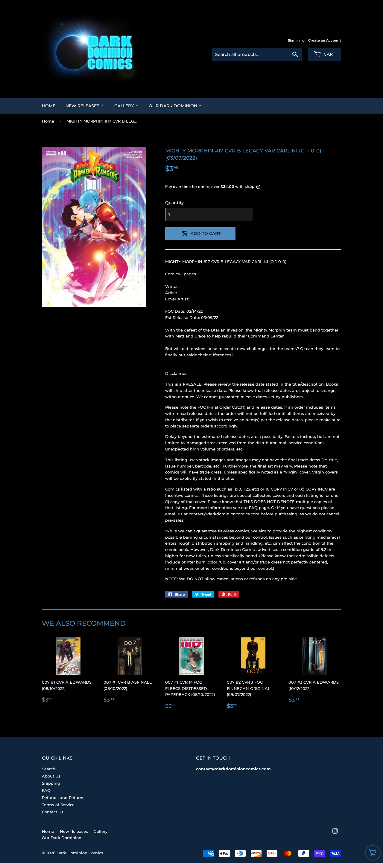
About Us (51, 776)
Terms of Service (58, 804)
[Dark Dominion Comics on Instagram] (335, 832)
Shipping (51, 783)
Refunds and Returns (63, 797)
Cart (329, 54)
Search (48, 768)
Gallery (124, 106)
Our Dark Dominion (173, 106)
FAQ (46, 790)
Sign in (294, 40)
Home (48, 106)
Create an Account (324, 40)
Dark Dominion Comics (80, 852)
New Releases (83, 106)
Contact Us (52, 811)
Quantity (174, 202)
